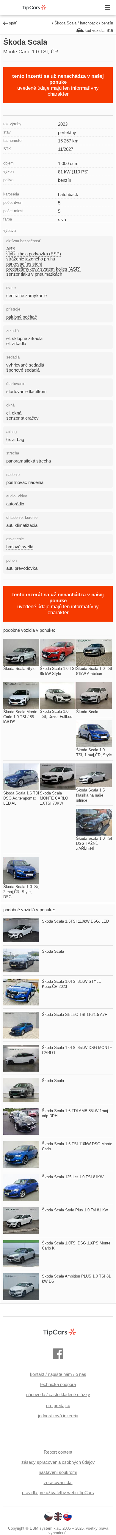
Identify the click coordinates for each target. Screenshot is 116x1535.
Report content (58, 1452)
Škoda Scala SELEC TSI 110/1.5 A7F (74, 1014)
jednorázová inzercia (58, 1415)
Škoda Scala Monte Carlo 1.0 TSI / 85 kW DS (20, 717)
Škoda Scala (65, 23)
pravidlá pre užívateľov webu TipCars (58, 1492)
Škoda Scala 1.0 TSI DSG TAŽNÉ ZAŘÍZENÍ (94, 843)
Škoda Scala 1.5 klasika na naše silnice (90, 795)
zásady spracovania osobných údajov (58, 1462)
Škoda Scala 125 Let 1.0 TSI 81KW (73, 1177)
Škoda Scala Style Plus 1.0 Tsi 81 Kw (75, 1210)
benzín (107, 23)
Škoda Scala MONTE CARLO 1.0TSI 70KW (54, 798)
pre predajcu (58, 1405)
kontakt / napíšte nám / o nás (58, 1374)
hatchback (89, 23)
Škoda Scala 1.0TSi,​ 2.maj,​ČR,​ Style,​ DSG (21, 891)
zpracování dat (58, 1482)
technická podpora (58, 1384)
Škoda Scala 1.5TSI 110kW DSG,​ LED (75, 921)
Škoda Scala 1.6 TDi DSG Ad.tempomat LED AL (21, 798)
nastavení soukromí (58, 1472)
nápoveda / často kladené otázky (58, 1394)
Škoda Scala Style (19, 668)
